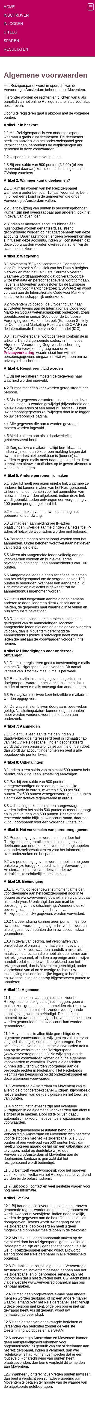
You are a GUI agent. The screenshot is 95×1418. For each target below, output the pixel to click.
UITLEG (10, 32)
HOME (9, 7)
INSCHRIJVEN (16, 15)
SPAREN (11, 41)
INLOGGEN (13, 24)
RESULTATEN (16, 49)
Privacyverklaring (19, 353)
